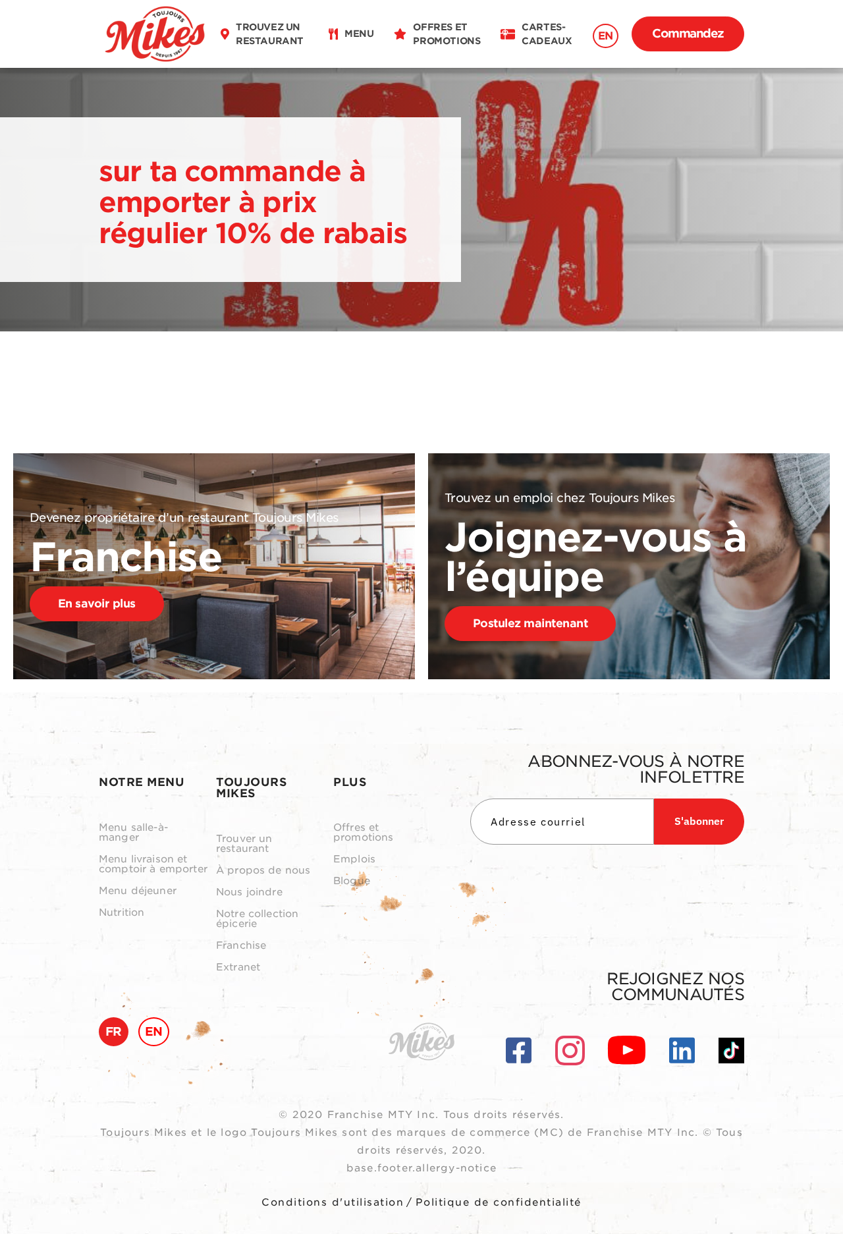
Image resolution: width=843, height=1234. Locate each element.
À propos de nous (263, 871)
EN (605, 36)
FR (113, 1031)
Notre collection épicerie (257, 919)
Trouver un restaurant (244, 844)
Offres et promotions (363, 833)
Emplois (354, 859)
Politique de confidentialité (499, 1202)
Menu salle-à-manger (133, 833)
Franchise (241, 946)
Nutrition (121, 913)
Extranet (238, 967)
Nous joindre (249, 892)
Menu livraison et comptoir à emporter (153, 864)
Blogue (351, 881)
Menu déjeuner (138, 891)
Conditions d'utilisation (332, 1202)
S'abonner (699, 820)
